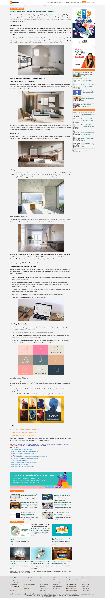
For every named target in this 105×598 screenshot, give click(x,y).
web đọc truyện (37, 445)
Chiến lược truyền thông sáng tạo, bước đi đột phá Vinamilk (87, 74)
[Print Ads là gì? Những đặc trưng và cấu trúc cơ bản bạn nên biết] (15, 518)
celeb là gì (43, 445)
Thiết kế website (56, 579)
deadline (20, 445)
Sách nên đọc (43, 582)
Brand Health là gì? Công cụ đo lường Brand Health (25, 432)
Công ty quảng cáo (31, 444)
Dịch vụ (67, 2)
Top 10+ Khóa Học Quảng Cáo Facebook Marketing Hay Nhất (87, 92)
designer (17, 582)
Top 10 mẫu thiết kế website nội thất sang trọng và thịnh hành (87, 145)
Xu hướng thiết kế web (14, 586)
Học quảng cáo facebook (71, 579)
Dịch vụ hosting (56, 590)
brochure (12, 445)
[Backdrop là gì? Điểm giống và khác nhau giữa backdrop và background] (15, 508)
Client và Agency (27, 590)
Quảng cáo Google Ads (57, 582)
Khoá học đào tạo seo (70, 582)
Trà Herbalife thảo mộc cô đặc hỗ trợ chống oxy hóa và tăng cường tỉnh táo (87, 132)
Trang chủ (50, 2)
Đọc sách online (85, 580)
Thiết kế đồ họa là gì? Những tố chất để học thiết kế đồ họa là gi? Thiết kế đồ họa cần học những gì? (62, 504)
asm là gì (24, 445)
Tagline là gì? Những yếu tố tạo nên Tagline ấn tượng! (25, 429)
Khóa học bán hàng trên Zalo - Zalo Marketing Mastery (22, 466)
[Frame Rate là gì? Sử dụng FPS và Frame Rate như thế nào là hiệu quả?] (47, 499)
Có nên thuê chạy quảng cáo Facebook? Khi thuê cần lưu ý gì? (87, 114)
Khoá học (73, 2)
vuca (28, 445)
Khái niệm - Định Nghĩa (20, 5)
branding (41, 593)
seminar (57, 444)
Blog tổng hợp (90, 2)
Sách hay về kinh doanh (71, 586)
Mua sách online (27, 586)
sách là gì (61, 444)
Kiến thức (61, 2)
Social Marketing (27, 580)
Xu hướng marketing (14, 580)
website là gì (38, 444)
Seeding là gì (12, 582)
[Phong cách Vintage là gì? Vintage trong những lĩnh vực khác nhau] (15, 498)
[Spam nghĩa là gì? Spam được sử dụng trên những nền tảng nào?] (62, 537)
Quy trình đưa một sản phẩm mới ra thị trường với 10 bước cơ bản (87, 86)
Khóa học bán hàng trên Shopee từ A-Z (19, 464)
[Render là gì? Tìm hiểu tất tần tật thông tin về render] (47, 518)
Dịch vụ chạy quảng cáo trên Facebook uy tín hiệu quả (22, 453)
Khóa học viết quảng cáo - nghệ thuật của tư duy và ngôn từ (23, 462)
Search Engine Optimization (29, 584)
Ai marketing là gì (85, 584)
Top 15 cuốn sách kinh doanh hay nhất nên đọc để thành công (88, 98)
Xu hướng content (44, 584)
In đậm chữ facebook (86, 582)
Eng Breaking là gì (13, 584)
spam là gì (66, 444)
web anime (31, 445)
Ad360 (84, 2)
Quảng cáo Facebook (57, 586)
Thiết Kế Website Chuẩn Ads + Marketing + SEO (21, 449)
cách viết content (45, 444)
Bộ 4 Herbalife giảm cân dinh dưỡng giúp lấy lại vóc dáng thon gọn (87, 139)
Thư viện (79, 2)
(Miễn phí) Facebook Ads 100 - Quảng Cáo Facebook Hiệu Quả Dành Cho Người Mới (29, 456)
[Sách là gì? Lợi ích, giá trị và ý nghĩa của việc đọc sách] (20, 560)
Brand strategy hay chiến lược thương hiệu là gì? (24, 435)
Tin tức (56, 2)
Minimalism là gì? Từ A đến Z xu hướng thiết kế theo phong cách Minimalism (42, 5)
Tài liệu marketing (44, 580)
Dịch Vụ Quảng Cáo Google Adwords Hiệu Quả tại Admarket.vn (24, 451)
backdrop (16, 445)
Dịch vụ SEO (55, 584)
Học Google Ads (56, 588)
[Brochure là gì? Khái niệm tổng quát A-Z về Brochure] (20, 537)
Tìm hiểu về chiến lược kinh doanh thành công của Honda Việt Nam (87, 105)
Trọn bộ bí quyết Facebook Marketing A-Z (20, 460)
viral (54, 444)
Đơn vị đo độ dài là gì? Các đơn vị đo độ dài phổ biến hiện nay (87, 120)
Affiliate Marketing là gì (15, 590)
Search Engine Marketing (29, 582)
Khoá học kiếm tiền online (71, 590)
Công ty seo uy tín (85, 586)
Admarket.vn (12, 5)
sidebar (51, 444)
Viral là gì (11, 588)
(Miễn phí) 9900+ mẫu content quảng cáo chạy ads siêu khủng (24, 458)
